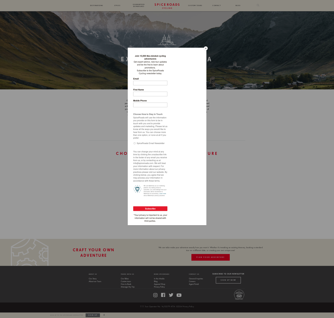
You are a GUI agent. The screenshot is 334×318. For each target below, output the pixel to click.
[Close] (206, 48)
